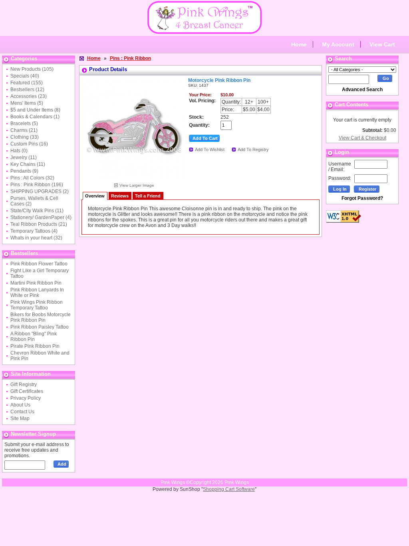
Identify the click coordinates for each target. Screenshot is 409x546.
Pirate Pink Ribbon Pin (35, 346)
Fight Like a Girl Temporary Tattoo (39, 273)
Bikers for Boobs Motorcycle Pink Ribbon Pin (40, 317)
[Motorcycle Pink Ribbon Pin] (134, 181)
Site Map (20, 418)
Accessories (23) (28, 96)
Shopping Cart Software (229, 489)
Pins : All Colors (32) (32, 178)
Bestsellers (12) (27, 89)
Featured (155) (26, 83)
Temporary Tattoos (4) (34, 231)
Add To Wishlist (209, 149)
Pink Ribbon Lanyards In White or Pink (37, 292)
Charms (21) (24, 130)
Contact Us (22, 411)
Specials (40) (24, 76)
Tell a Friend (148, 195)
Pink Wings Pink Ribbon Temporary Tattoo (36, 305)
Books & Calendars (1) (35, 117)
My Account (338, 44)
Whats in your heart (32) (36, 238)
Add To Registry (253, 149)
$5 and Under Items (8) (35, 110)
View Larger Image (136, 185)
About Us (20, 405)
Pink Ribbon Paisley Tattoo (39, 327)
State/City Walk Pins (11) (37, 210)
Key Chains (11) (27, 164)
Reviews (120, 195)
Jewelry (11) (23, 157)
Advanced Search (362, 89)
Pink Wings (236, 482)
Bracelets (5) (24, 123)
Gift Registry (23, 384)
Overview (95, 195)
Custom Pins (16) (29, 144)
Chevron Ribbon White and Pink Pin (39, 355)
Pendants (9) (24, 171)
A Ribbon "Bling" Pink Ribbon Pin (33, 336)
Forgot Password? (362, 198)
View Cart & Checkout (362, 138)
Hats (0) (19, 150)
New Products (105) (32, 69)
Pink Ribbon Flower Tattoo (39, 264)
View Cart (382, 44)
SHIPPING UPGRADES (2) (39, 191)
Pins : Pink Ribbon (130, 58)
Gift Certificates (26, 391)
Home (299, 44)
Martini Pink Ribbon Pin (36, 283)
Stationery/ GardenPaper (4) (40, 217)
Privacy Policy (25, 398)
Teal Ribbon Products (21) (38, 224)
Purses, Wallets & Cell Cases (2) (34, 201)
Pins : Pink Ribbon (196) (36, 184)
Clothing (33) (24, 137)
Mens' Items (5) (26, 103)
